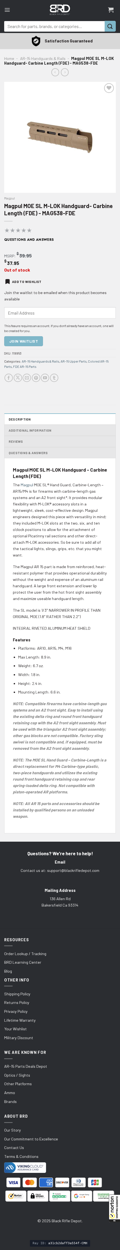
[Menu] (7, 9)
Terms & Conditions (21, 1156)
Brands (10, 1101)
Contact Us (14, 1147)
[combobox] (54, 26)
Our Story (12, 1130)
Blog (8, 971)
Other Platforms (18, 1083)
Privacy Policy (16, 1011)
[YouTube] (45, 378)
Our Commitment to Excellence (31, 1139)
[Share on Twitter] (18, 378)
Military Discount (18, 1037)
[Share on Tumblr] (54, 378)
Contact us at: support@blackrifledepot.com (60, 870)
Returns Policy (16, 1002)
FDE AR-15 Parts (24, 366)
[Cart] (111, 10)
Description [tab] (20, 419)
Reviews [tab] (16, 441)
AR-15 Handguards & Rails (43, 58)
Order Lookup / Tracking (25, 953)
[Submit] (110, 26)
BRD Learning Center (22, 962)
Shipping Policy (17, 993)
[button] (114, 1208)
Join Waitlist (23, 341)
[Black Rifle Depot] (59, 9)
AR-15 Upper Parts (74, 361)
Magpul (9, 198)
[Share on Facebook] (8, 378)
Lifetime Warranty (20, 1020)
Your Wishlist (15, 1028)
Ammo (9, 1092)
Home (9, 58)
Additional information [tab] (30, 430)
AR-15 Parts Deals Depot (25, 1066)
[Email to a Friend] (27, 378)
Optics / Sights (17, 1075)
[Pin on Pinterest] (36, 378)
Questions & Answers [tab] (28, 453)
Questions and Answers (29, 239)
